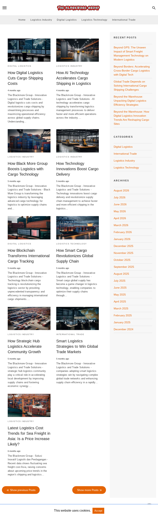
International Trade (124, 20)
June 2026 (120, 204)
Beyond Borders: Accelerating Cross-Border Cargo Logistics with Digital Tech (132, 70)
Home (22, 20)
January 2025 (122, 322)
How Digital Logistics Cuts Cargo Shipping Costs (25, 78)
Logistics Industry (41, 20)
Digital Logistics (67, 20)
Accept (98, 510)
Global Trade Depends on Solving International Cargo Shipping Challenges (130, 85)
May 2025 (120, 294)
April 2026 (120, 218)
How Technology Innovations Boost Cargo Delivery (77, 168)
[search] (154, 8)
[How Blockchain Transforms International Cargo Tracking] (29, 227)
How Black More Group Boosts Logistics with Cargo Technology (28, 168)
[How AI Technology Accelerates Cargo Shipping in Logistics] (77, 50)
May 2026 (120, 211)
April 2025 (120, 301)
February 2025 (123, 315)
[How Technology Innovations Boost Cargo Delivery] (77, 140)
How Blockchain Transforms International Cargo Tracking (29, 255)
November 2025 (123, 252)
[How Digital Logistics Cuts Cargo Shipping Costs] (29, 50)
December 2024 (123, 329)
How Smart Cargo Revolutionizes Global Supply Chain (74, 255)
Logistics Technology (94, 20)
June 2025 (120, 287)
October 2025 (122, 259)
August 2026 (121, 190)
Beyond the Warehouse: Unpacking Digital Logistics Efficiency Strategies (130, 100)
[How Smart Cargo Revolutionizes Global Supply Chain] (77, 227)
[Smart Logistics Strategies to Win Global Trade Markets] (77, 318)
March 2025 (121, 308)
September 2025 (124, 266)
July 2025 (119, 280)
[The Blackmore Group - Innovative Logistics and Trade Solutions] (79, 8)
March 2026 (121, 225)
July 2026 (119, 197)
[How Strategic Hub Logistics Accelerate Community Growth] (29, 318)
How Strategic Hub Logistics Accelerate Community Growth (25, 346)
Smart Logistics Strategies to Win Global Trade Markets (77, 346)
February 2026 (123, 232)
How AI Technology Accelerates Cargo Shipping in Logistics (73, 78)
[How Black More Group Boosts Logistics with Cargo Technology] (29, 140)
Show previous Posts (22, 490)
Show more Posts (87, 490)
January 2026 (122, 239)
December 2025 (123, 246)
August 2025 (121, 273)
